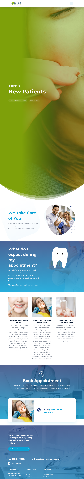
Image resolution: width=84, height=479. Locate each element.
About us (29, 477)
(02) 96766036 (55, 410)
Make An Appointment (18, 449)
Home (28, 474)
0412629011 (48, 412)
